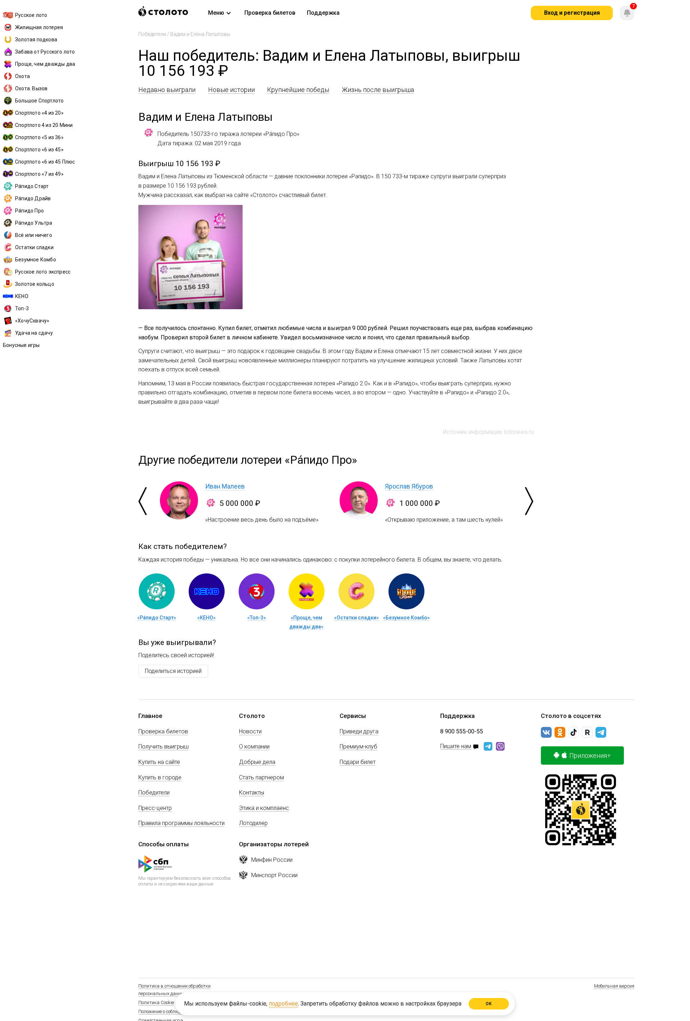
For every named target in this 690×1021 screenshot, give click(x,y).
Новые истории (231, 89)
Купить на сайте (159, 762)
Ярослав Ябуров (409, 486)
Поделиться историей (173, 671)
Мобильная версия (614, 986)
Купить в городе (159, 777)
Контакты (251, 792)
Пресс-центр (155, 808)
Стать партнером (261, 777)
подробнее (283, 1003)
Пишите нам (455, 746)
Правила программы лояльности (181, 823)
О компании (254, 746)
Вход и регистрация (572, 12)
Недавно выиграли (167, 89)
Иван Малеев (225, 486)
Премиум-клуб (358, 746)
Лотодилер (253, 823)
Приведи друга (359, 731)
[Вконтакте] (546, 732)
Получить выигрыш (163, 746)
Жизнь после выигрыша (378, 89)
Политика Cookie (156, 1002)
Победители (152, 34)
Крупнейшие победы (298, 89)
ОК (489, 1003)
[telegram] (600, 732)
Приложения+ (590, 755)
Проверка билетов (163, 731)
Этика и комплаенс (264, 808)
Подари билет (358, 762)
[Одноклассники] (560, 732)
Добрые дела (257, 762)
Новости (250, 731)
